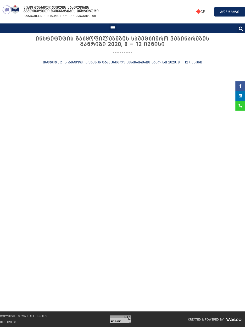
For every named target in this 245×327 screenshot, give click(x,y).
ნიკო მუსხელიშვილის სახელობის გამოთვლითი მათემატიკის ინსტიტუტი (61, 9)
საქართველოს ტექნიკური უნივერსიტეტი (59, 16)
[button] (113, 27)
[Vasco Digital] (233, 319)
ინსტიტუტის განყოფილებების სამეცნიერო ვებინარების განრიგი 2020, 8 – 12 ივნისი (122, 62)
